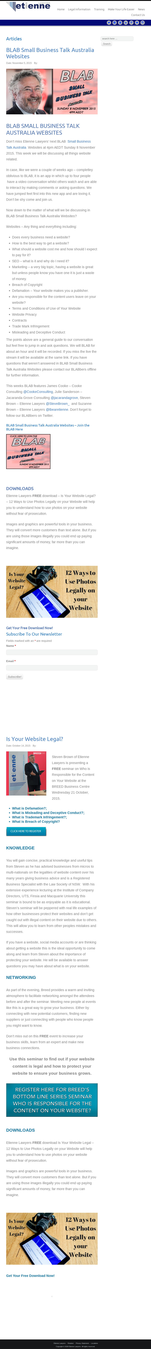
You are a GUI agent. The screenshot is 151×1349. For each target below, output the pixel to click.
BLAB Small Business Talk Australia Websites (50, 53)
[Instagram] (142, 22)
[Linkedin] (126, 22)
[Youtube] (137, 22)
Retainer (71, 1343)
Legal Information (79, 9)
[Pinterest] (132, 22)
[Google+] (121, 22)
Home (61, 9)
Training (99, 9)
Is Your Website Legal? (34, 738)
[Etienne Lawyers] (28, 6)
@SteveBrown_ (58, 404)
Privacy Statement (82, 1343)
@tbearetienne (57, 409)
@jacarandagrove (64, 398)
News (141, 9)
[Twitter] (109, 22)
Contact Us (138, 14)
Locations (94, 1343)
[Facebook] (115, 22)
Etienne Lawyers (60, 1343)
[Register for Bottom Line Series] (26, 832)
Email (10, 661)
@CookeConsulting (38, 392)
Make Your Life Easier (121, 9)
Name (11, 645)
